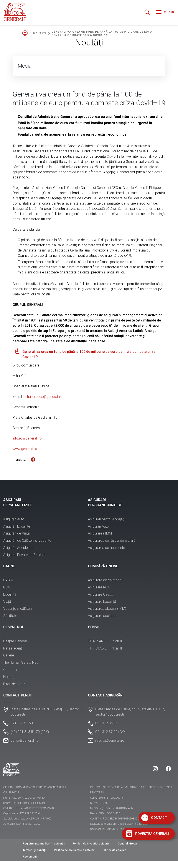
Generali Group (127, 843)
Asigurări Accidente (18, 548)
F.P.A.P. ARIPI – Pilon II (105, 641)
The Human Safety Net (20, 662)
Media (24, 66)
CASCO (8, 580)
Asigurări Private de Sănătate (25, 555)
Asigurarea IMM (100, 533)
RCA (6, 587)
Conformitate (13, 670)
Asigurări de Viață (16, 533)
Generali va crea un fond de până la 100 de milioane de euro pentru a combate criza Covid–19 (88, 354)
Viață (7, 602)
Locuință (9, 594)
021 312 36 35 (106, 723)
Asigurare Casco (100, 594)
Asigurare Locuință (102, 602)
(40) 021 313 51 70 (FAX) (30, 732)
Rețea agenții (13, 648)
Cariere (8, 655)
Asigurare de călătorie (104, 580)
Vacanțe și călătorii (17, 608)
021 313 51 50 (22, 723)
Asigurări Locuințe (16, 526)
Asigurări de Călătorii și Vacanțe (27, 540)
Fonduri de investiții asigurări (91, 843)
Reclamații (30, 856)
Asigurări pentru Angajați (106, 519)
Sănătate (10, 616)
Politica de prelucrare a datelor (74, 850)
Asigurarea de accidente (106, 548)
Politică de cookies (114, 850)
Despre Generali (15, 641)
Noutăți (39, 33)
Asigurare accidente (103, 616)
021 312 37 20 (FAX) (111, 732)
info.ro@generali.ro (109, 740)
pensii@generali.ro (25, 740)
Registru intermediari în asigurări (44, 843)
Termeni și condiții (34, 850)
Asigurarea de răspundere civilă (111, 540)
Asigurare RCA (99, 587)
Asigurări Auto (13, 519)
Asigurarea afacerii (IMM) (107, 608)
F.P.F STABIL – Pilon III (105, 648)
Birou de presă (14, 684)
